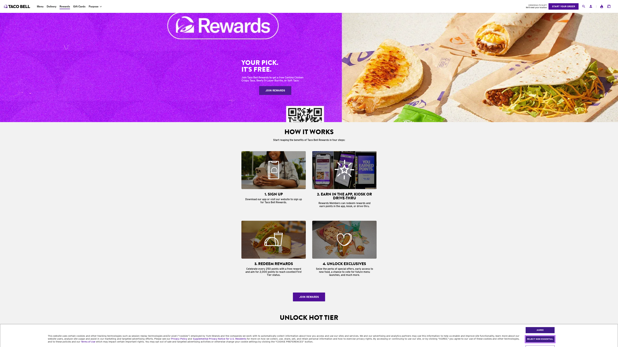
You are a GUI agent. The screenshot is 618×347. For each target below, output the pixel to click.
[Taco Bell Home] (17, 6)
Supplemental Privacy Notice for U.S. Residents (219, 338)
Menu (40, 6)
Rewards (65, 6)
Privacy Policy (179, 338)
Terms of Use (88, 341)
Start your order (563, 6)
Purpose (93, 6)
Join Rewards (275, 90)
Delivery (51, 6)
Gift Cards (79, 6)
